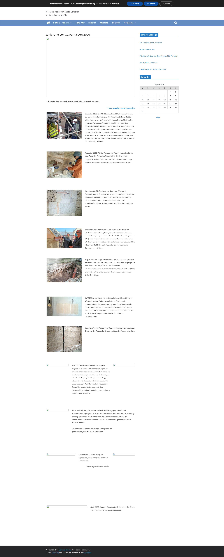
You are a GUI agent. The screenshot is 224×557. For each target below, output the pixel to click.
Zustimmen (134, 4)
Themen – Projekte (61, 23)
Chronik (92, 23)
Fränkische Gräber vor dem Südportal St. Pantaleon (159, 56)
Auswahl (166, 4)
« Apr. (158, 117)
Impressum (128, 23)
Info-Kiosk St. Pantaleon (148, 63)
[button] (70, 23)
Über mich (104, 23)
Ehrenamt (80, 23)
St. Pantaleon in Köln (147, 49)
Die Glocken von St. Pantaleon (151, 43)
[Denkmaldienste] (48, 23)
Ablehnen (151, 4)
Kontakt (116, 23)
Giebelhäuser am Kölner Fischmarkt (153, 69)
